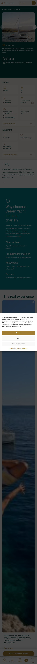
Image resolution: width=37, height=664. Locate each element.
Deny (18, 338)
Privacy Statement (22, 348)
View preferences (18, 344)
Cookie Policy (12, 348)
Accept (18, 333)
